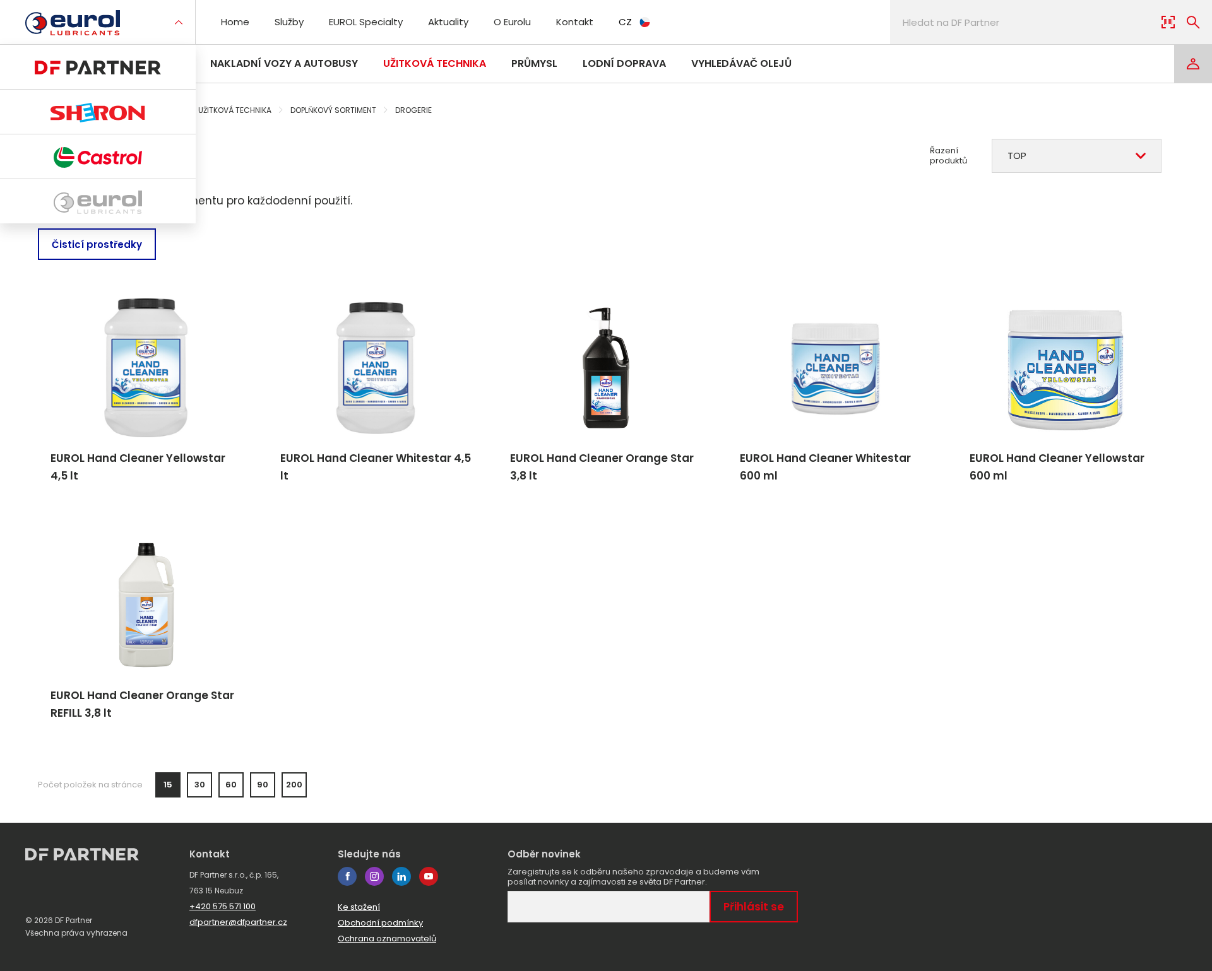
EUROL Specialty (366, 21)
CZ (625, 21)
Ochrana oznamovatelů (387, 939)
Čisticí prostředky (97, 244)
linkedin (401, 876)
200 (294, 785)
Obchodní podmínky (380, 923)
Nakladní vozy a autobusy (284, 63)
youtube (428, 876)
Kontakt (574, 21)
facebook (347, 876)
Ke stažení (359, 907)
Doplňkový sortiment (333, 110)
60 (231, 785)
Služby (289, 21)
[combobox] (1077, 156)
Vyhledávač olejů (741, 63)
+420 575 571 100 (222, 906)
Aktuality (448, 21)
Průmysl (534, 63)
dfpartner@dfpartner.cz (238, 922)
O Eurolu (512, 21)
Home (235, 21)
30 (199, 785)
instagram (374, 876)
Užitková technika (434, 63)
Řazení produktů (948, 156)
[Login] (1193, 64)
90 (262, 785)
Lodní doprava (624, 63)
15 (167, 785)
